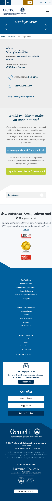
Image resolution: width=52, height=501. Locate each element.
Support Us (26, 405)
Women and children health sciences (22, 57)
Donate (26, 322)
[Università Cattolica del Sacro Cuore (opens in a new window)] (26, 480)
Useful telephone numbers (26, 287)
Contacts (26, 315)
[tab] (26, 195)
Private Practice (26, 413)
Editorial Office (26, 349)
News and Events (26, 311)
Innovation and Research (26, 307)
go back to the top (26, 491)
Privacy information (26, 335)
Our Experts (11, 37)
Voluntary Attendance (23, 354)
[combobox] (26, 27)
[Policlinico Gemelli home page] (26, 433)
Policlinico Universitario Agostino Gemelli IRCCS (14, 11)
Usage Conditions (26, 346)
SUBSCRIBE (26, 382)
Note (26, 342)
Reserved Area (26, 398)
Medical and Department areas (26, 295)
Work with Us (26, 326)
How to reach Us (26, 318)
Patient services (26, 284)
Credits (42, 457)
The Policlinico (26, 280)
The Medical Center (26, 291)
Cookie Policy (26, 339)
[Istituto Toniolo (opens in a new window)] (26, 471)
